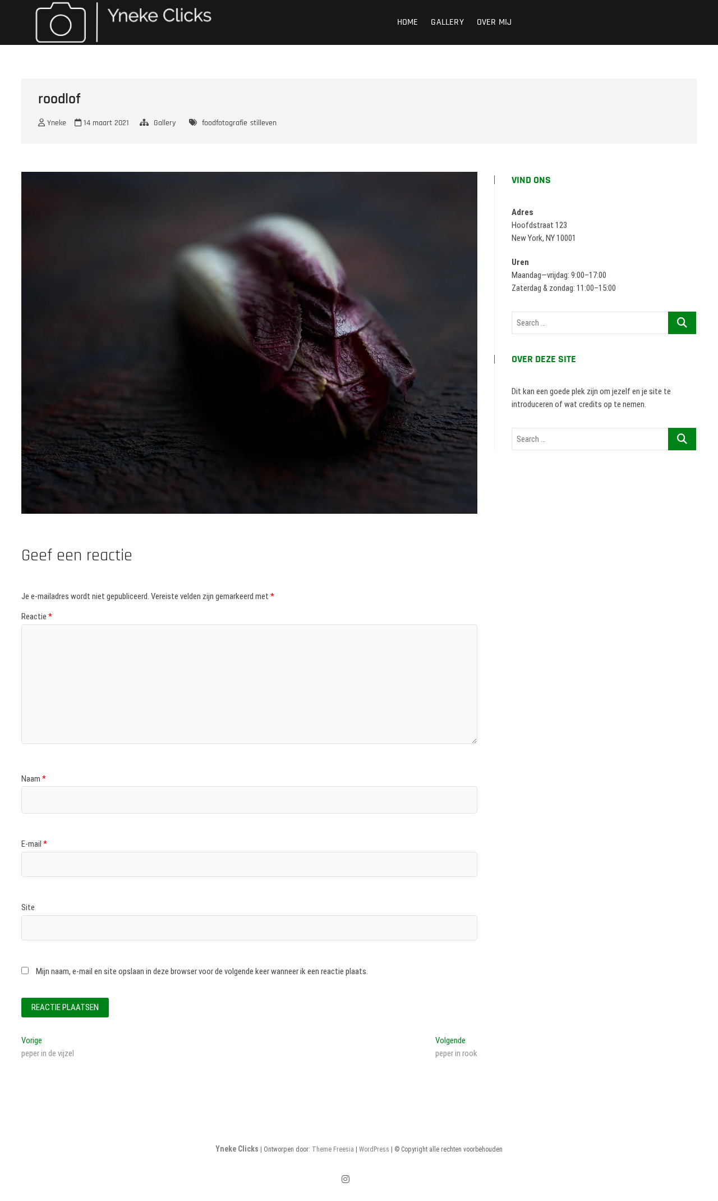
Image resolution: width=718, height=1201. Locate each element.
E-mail (34, 844)
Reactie (36, 616)
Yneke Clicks (237, 1148)
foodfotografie (224, 123)
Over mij (494, 22)
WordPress (374, 1149)
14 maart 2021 (105, 123)
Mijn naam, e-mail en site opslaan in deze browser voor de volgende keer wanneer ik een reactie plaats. (202, 971)
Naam (33, 779)
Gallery (447, 22)
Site (28, 907)
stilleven (263, 123)
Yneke (55, 123)
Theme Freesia (333, 1149)
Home (407, 22)
